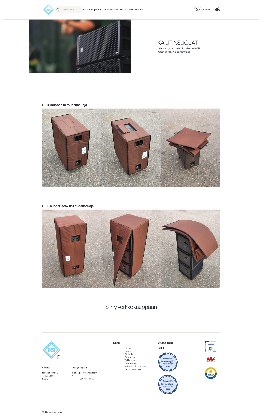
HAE (78, 9)
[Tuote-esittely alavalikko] (113, 9)
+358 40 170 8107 (86, 379)
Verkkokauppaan (131, 315)
